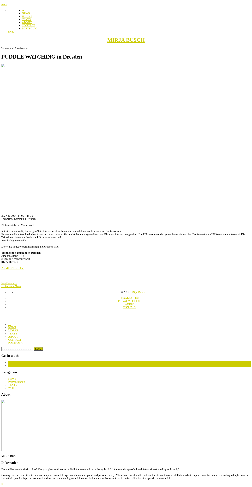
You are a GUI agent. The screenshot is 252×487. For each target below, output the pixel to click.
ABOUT (27, 22)
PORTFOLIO (29, 28)
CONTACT (28, 25)
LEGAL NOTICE (129, 297)
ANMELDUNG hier (12, 268)
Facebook (13, 362)
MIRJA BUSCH (126, 40)
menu (11, 31)
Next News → (9, 283)
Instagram (13, 365)
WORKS (27, 16)
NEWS (26, 13)
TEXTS (26, 19)
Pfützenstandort (16, 381)
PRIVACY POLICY (129, 301)
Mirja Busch (138, 292)
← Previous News (11, 286)
